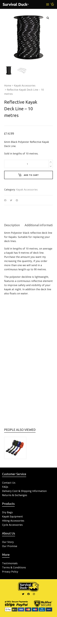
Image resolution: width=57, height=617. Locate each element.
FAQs (5, 486)
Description (12, 225)
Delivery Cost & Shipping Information (24, 491)
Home (7, 85)
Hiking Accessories (13, 520)
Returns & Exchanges (14, 495)
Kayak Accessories (24, 85)
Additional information (40, 225)
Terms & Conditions (14, 567)
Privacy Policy (10, 571)
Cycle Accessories (12, 524)
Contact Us (8, 482)
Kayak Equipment (12, 516)
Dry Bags (7, 512)
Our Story (8, 542)
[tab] (12, 225)
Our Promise (9, 546)
